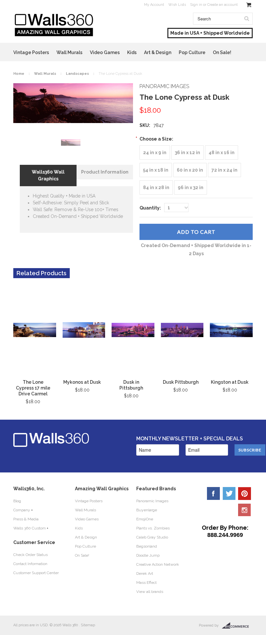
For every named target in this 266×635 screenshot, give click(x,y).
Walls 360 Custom (29, 528)
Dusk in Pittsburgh (131, 385)
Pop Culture (192, 52)
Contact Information (30, 563)
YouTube (244, 509)
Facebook (213, 493)
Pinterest (244, 493)
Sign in (196, 5)
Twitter (229, 493)
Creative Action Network (157, 564)
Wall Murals (69, 52)
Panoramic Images (152, 501)
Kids (132, 52)
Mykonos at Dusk (82, 382)
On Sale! (222, 52)
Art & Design (157, 52)
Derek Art (144, 573)
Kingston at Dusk (229, 382)
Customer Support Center (36, 573)
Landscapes (77, 74)
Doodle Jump (148, 555)
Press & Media (26, 519)
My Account (154, 5)
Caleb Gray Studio (152, 537)
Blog (17, 501)
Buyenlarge (146, 510)
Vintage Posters (31, 52)
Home (18, 74)
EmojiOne (144, 519)
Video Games (105, 52)
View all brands (149, 591)
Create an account (222, 5)
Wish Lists (177, 5)
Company (21, 510)
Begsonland (146, 546)
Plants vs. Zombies (153, 528)
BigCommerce (237, 625)
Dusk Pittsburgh (181, 382)
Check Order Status (30, 554)
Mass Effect (146, 582)
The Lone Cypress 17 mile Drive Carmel (33, 388)
